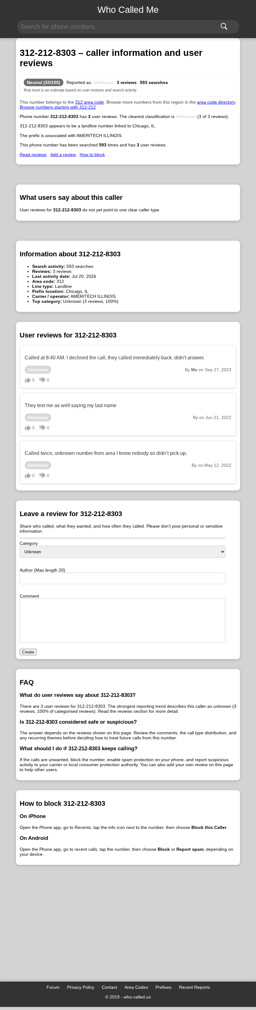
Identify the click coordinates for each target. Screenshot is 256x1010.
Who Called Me (128, 10)
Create (28, 652)
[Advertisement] (128, 931)
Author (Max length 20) (42, 570)
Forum (53, 987)
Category (29, 543)
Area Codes (136, 987)
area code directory (216, 102)
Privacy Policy (80, 987)
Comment (29, 596)
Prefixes (163, 987)
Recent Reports (194, 987)
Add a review (63, 154)
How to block (92, 154)
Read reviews (33, 154)
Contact (109, 987)
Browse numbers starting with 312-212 (58, 107)
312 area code (89, 102)
